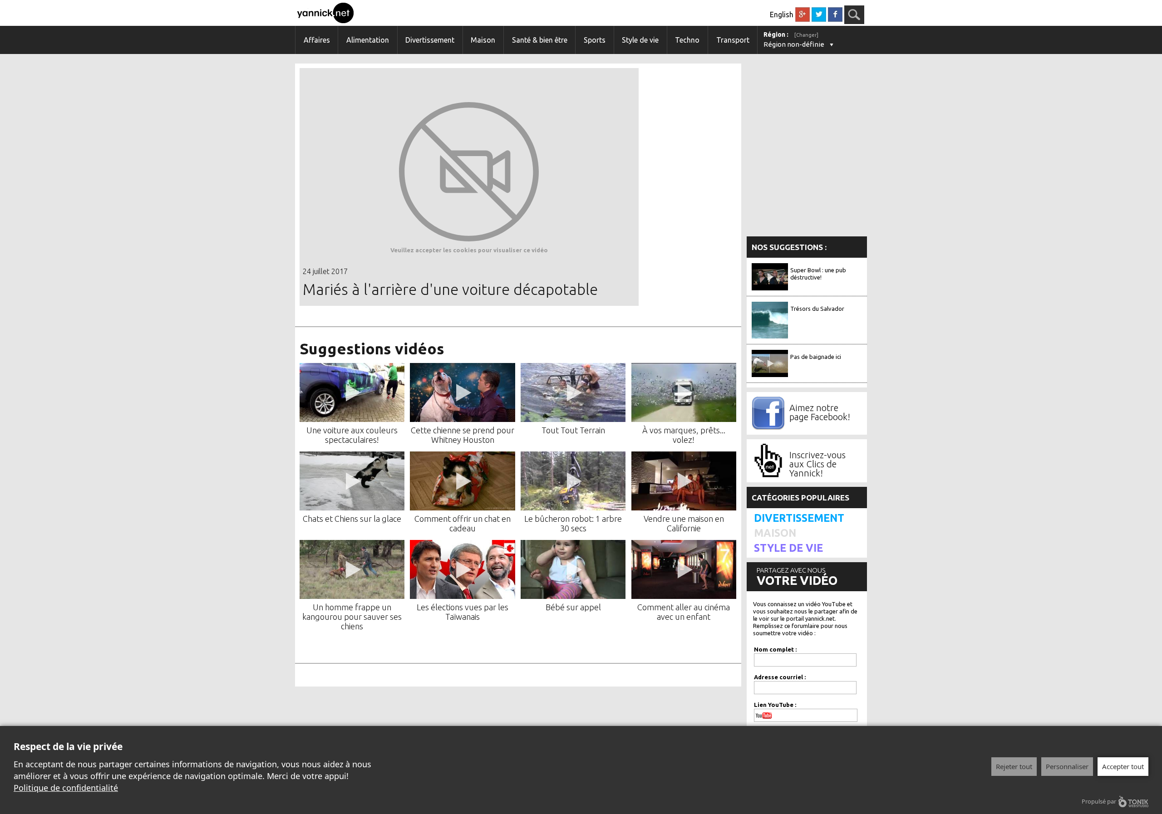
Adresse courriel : (780, 677)
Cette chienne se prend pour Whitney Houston (462, 435)
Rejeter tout (1014, 766)
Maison (483, 40)
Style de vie (640, 40)
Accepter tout (1123, 766)
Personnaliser (1067, 766)
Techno (687, 40)
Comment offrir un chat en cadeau (462, 523)
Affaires (317, 40)
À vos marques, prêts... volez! (683, 435)
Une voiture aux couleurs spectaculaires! (352, 435)
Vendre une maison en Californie (684, 523)
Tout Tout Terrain (573, 430)
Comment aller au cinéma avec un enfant (683, 612)
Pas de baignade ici (815, 356)
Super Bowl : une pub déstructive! (818, 273)
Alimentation (367, 40)
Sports (595, 40)
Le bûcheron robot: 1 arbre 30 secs (573, 523)
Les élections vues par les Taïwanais (462, 612)
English (781, 14)
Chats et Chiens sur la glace (352, 518)
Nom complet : (775, 649)
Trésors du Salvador (817, 308)
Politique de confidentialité (66, 787)
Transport (732, 40)
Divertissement (429, 40)
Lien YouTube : (775, 704)
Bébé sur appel (573, 607)
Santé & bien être (539, 40)
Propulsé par (1099, 801)
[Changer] (806, 35)
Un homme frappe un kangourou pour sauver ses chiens (352, 617)
